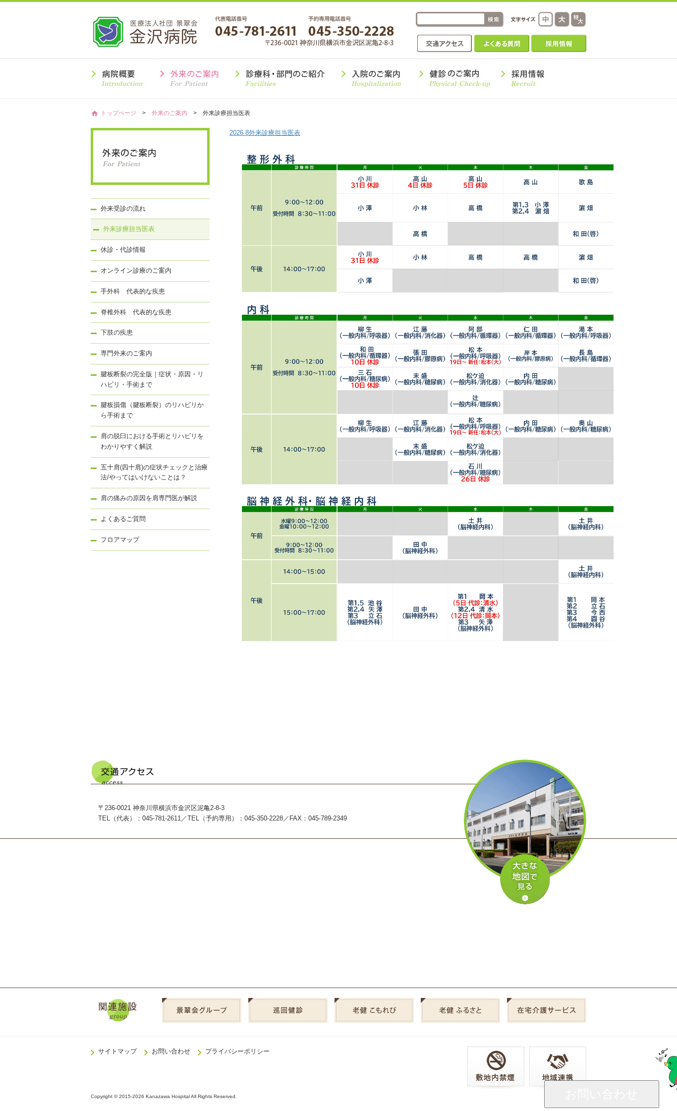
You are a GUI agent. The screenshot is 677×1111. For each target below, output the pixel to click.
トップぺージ (118, 113)
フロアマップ (120, 539)
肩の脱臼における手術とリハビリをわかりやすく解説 (152, 441)
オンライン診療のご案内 (136, 270)
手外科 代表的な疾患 (133, 291)
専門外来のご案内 (126, 353)
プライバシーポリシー (237, 1051)
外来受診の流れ (123, 208)
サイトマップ (117, 1051)
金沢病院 (152, 31)
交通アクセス (444, 43)
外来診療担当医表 (129, 229)
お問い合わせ (171, 1051)
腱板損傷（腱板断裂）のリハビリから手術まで (152, 410)
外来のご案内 (169, 113)
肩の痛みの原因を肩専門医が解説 (149, 498)
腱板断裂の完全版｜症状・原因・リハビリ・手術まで (152, 379)
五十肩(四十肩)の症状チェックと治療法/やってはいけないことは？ (154, 472)
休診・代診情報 (123, 249)
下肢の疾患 (117, 332)
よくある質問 (501, 43)
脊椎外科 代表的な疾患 (136, 312)
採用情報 (558, 43)
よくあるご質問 (123, 519)
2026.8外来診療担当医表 (264, 132)
